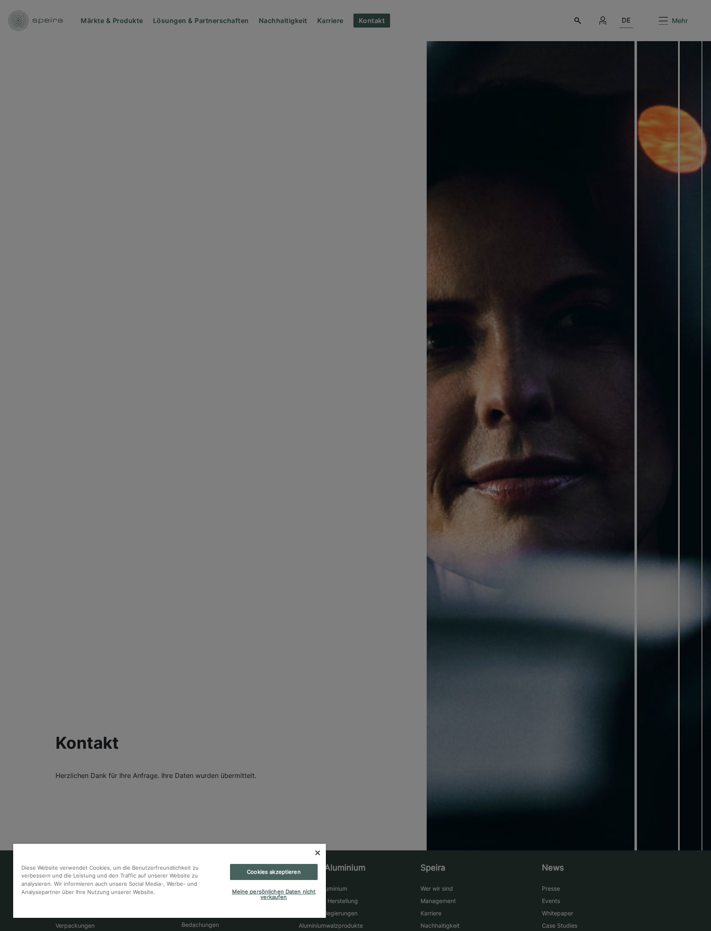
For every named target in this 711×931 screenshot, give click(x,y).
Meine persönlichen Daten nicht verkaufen (274, 894)
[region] (169, 881)
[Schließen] (317, 852)
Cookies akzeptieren (273, 871)
